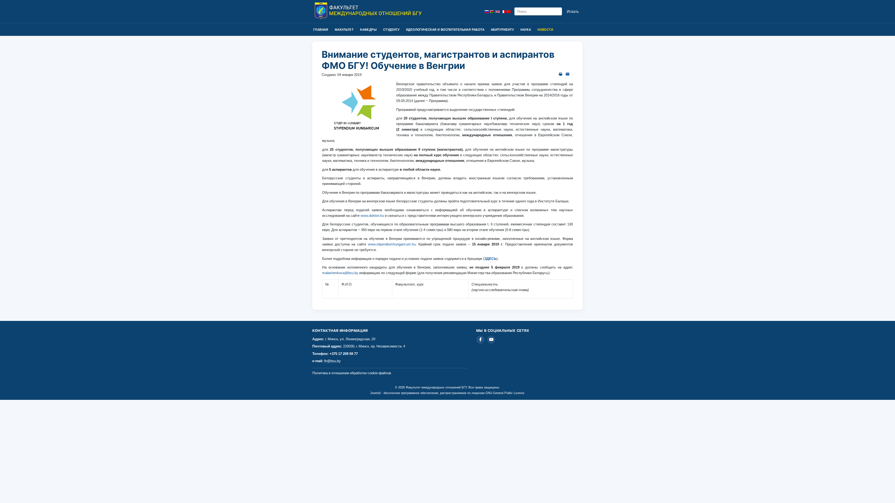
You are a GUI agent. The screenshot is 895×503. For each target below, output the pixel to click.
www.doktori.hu (372, 216)
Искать (573, 12)
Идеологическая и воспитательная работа (445, 29)
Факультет (344, 29)
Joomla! (375, 393)
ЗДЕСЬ (490, 259)
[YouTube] (491, 340)
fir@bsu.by (332, 361)
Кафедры (368, 29)
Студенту (391, 29)
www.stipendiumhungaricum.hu (392, 244)
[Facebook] (480, 340)
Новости (545, 29)
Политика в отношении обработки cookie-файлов (351, 373)
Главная (320, 29)
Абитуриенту (502, 29)
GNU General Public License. (505, 393)
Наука (525, 29)
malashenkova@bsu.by (340, 273)
